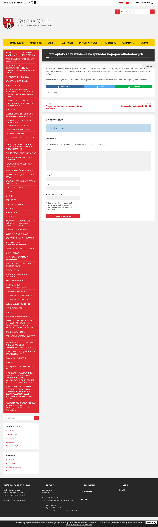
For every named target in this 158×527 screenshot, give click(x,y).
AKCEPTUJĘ (151, 523)
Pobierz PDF (149, 66)
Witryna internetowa (54, 194)
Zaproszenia (10, 471)
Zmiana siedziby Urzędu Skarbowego (18, 446)
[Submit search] (152, 11)
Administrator (66, 93)
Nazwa (49, 175)
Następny (147, 103)
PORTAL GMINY (13, 3)
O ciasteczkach (86, 525)
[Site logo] (8, 28)
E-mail (48, 185)
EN (122, 12)
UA (127, 12)
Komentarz (51, 149)
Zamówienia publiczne (13, 467)
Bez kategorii (10, 463)
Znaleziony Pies (11, 434)
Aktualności (77, 93)
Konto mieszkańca (142, 3)
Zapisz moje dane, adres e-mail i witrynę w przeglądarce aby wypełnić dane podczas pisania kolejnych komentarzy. (62, 206)
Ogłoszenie (10, 442)
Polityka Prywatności (73, 525)
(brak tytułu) (10, 430)
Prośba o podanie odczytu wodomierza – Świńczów (64, 107)
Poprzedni (50, 103)
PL (117, 12)
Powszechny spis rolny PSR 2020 (136, 106)
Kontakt (122, 490)
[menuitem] (17, 43)
